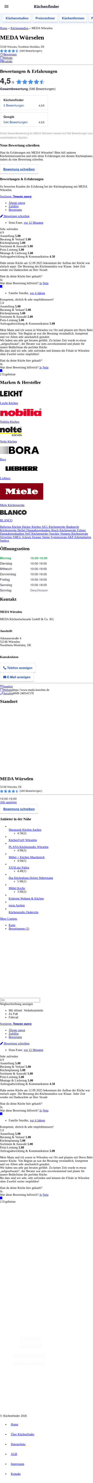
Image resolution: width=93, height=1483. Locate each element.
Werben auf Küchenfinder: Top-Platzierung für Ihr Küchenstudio (48, 1274)
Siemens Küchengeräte (74, 533)
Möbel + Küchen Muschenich (27, 857)
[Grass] (66, 1347)
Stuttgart (43, 1224)
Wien (86, 1220)
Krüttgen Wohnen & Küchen (26, 898)
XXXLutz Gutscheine (50, 1227)
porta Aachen (17, 905)
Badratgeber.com (19, 1259)
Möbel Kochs (17, 888)
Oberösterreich (74, 1220)
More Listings (8, 918)
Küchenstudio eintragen (23, 1278)
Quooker (54, 533)
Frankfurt (26, 1224)
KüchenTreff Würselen (23, 840)
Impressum (17, 1464)
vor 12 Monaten (33, 222)
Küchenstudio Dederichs (23, 912)
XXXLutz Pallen (19, 867)
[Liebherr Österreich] (29, 1365)
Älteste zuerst (17, 203)
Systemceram (59, 537)
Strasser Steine (41, 537)
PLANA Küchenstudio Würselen (28, 847)
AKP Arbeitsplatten (79, 537)
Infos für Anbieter (20, 1271)
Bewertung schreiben (19, 169)
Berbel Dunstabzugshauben (34, 530)
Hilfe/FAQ (15, 1256)
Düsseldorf (14, 1224)
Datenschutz (18, 1444)
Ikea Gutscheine (29, 1227)
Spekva (4, 540)
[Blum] (30, 1347)
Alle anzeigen (8, 802)
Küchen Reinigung (20, 1245)
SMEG (17, 537)
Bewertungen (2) (19, 928)
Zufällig (14, 206)
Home (3, 28)
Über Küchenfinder (20, 1252)
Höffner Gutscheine (79, 1230)
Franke (52, 1224)
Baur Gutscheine (29, 1230)
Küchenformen (73, 18)
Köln (35, 1224)
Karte (12, 925)
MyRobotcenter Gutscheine (54, 1230)
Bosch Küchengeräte (64, 530)
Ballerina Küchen (11, 526)
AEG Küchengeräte (54, 526)
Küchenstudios (17, 18)
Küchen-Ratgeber (19, 1249)
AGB (14, 1454)
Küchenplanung (18, 1242)
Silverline (6, 537)
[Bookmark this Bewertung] (1, 286)
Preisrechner (45, 18)
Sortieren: (16, 196)
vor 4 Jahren (37, 293)
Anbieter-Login (21, 1281)
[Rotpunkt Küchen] (64, 1382)
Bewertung (15, 209)
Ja (40, 283)
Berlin (28, 1220)
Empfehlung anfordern (23, 1217)
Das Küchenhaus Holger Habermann (31, 878)
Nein (45, 283)
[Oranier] (71, 1365)
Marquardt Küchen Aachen (25, 829)
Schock (27, 537)
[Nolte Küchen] (40, 1382)
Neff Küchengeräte (37, 533)
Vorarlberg (60, 1220)
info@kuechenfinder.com (15, 1296)
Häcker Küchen (32, 526)
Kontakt (16, 1473)
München (49, 1220)
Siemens (61, 1224)
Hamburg (38, 1220)
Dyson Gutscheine (72, 1227)
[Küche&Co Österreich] (51, 1399)
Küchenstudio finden (21, 1213)
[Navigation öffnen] (6, 6)
